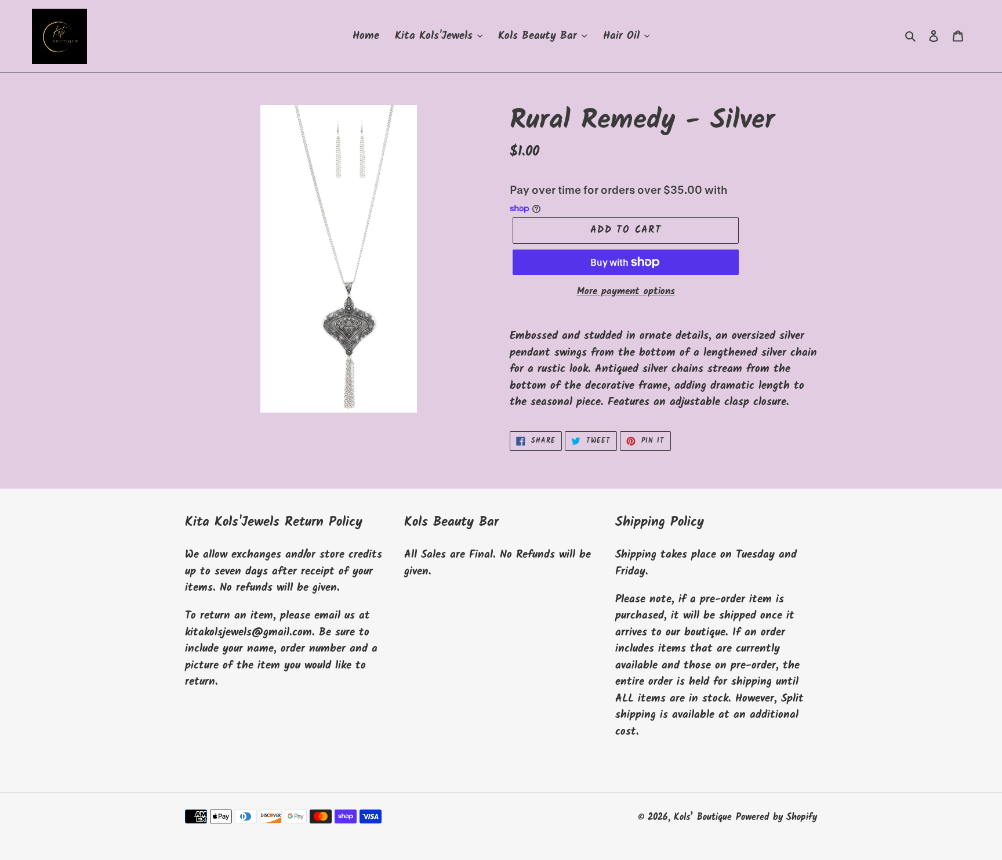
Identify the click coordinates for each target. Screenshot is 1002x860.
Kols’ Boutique (703, 817)
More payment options (626, 291)
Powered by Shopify (776, 817)
